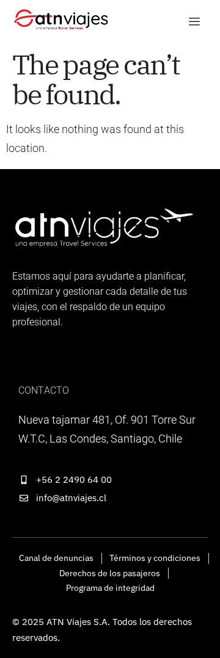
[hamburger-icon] (194, 22)
